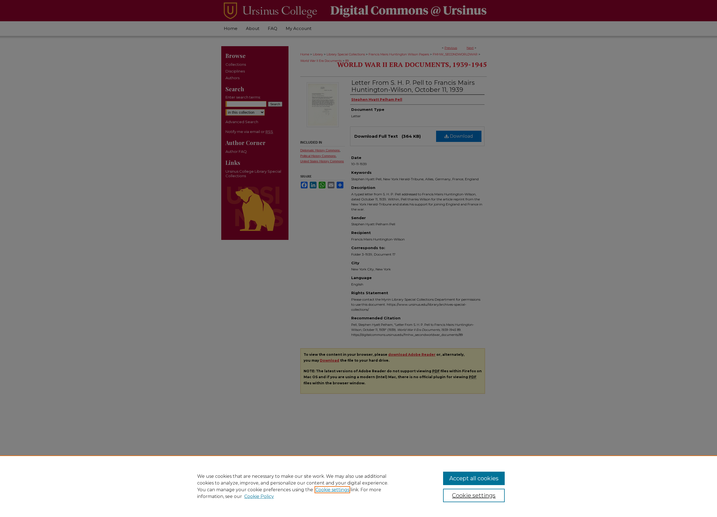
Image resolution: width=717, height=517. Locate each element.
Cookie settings (332, 489)
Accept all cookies (474, 478)
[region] (358, 486)
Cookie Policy (259, 496)
